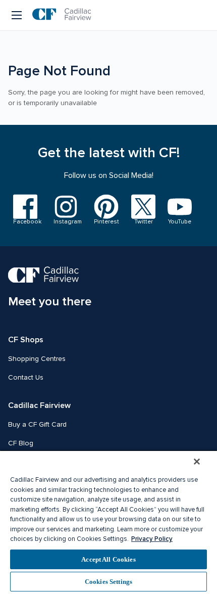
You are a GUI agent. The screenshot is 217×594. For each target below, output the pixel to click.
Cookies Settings (108, 581)
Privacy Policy (152, 539)
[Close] (197, 462)
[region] (108, 522)
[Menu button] (17, 15)
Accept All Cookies (108, 559)
